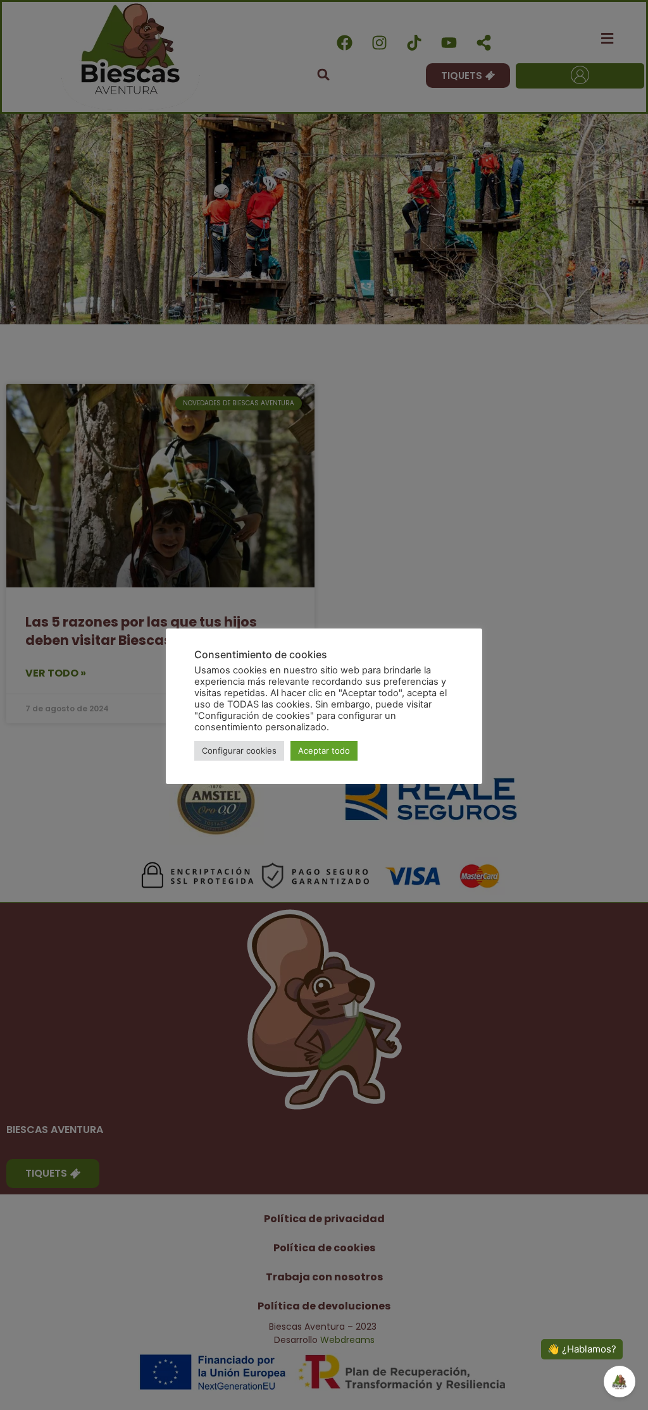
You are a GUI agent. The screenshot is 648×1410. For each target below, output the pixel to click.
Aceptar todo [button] (324, 750)
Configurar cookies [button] (239, 750)
